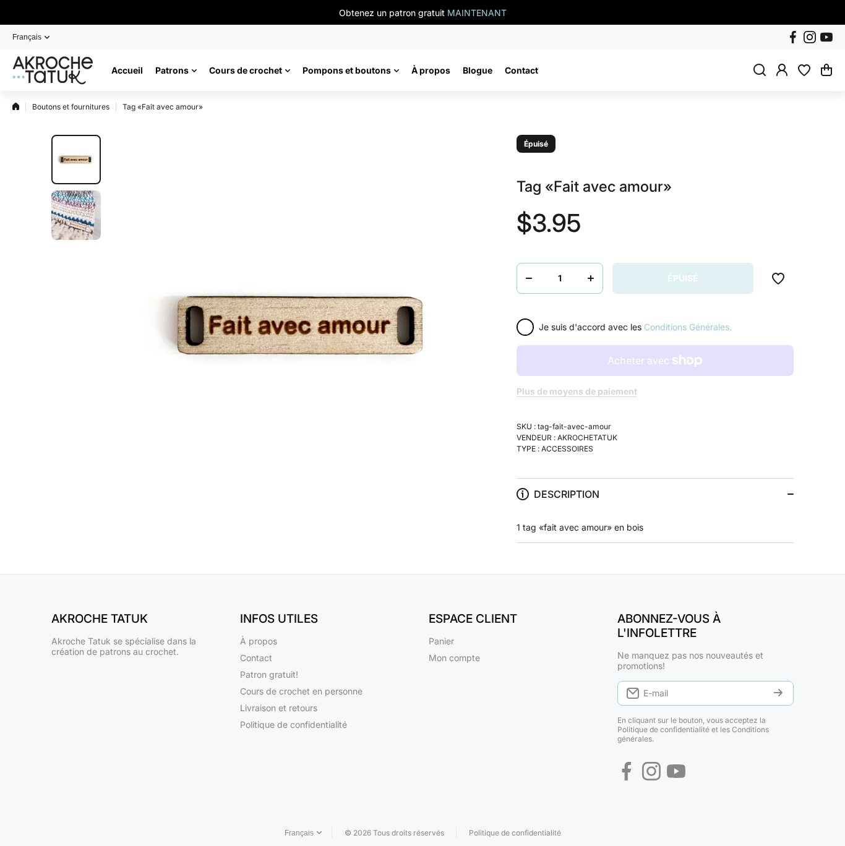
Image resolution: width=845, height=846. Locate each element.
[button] (826, 70)
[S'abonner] (778, 693)
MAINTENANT (477, 12)
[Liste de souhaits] (804, 70)
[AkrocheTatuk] (52, 70)
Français (26, 37)
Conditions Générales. (688, 327)
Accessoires (567, 448)
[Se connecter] (782, 70)
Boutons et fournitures (70, 106)
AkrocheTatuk (587, 437)
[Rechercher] (759, 70)
